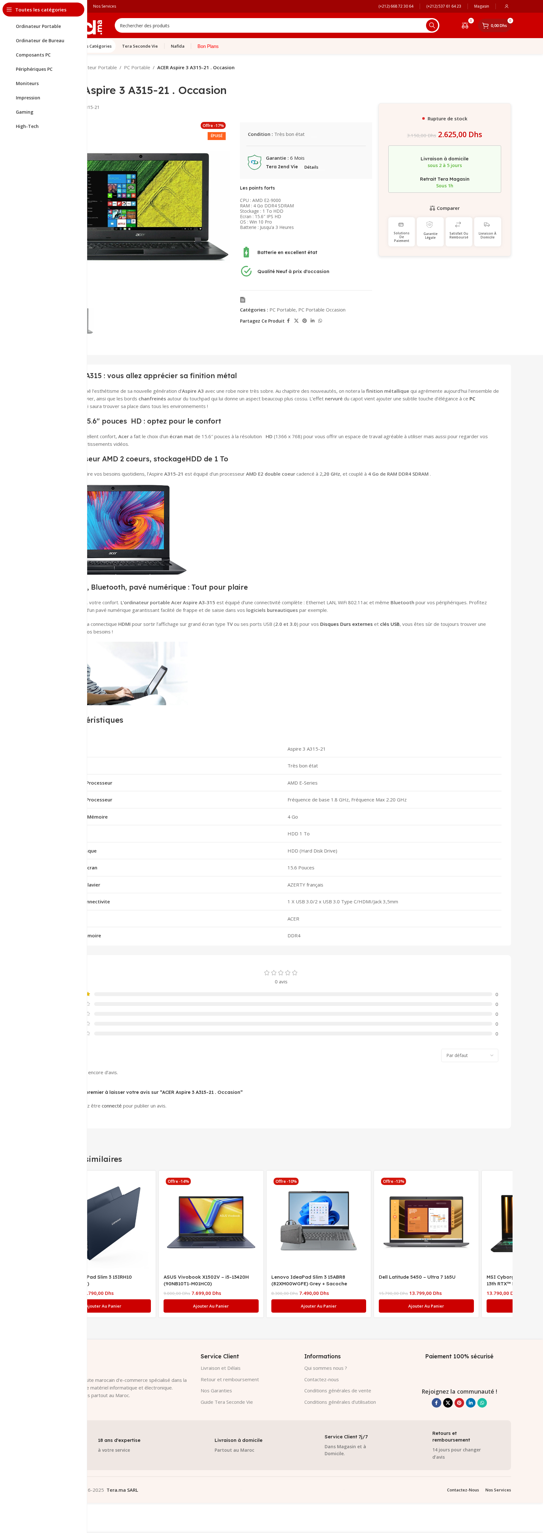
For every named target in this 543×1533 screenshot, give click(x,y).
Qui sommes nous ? (325, 1368)
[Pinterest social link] (305, 321)
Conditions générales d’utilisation (340, 1402)
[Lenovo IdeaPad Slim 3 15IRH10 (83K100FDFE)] (103, 1223)
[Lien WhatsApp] (320, 321)
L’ (122, 602)
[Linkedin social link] (312, 321)
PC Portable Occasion (322, 309)
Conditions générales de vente (337, 1390)
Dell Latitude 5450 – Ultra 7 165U (417, 1277)
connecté (112, 1105)
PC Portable (137, 67)
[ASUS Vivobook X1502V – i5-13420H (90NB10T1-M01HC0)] (211, 1223)
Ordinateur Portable (95, 67)
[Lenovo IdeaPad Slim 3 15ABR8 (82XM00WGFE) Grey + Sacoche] (318, 1223)
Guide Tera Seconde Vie (227, 1402)
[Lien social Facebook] (288, 321)
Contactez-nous (321, 1379)
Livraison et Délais (221, 1368)
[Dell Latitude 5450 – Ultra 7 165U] (426, 1223)
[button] (103, 1306)
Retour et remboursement (230, 1379)
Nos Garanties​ (216, 1390)
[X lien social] (296, 321)
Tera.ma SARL (122, 1490)
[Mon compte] (506, 6)
